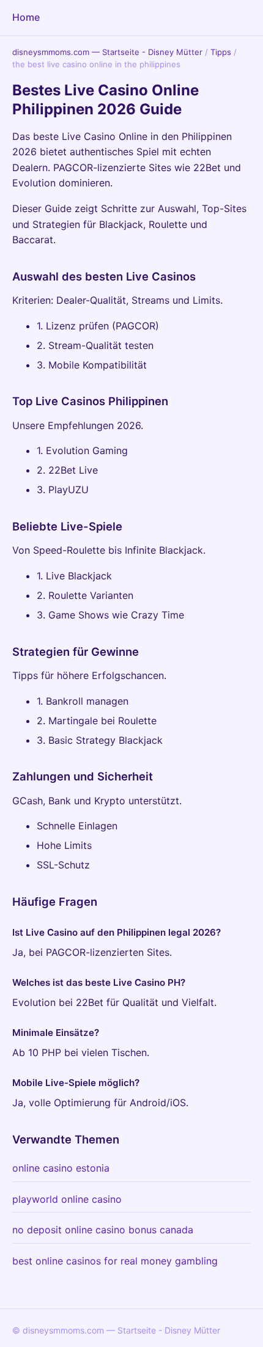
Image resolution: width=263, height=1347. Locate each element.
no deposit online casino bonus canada (102, 1230)
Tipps (220, 52)
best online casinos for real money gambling (115, 1261)
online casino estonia (60, 1168)
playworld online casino (67, 1199)
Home (26, 17)
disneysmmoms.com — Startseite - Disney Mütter (107, 52)
